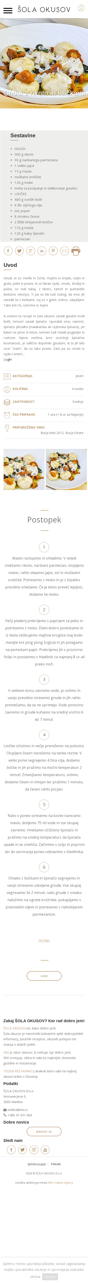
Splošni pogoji (37, 1164)
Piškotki (56, 1164)
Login (8, 359)
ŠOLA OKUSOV (14, 1028)
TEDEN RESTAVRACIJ (18, 1071)
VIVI (6, 1052)
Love (44, 976)
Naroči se (44, 1131)
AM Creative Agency (60, 1183)
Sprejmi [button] (50, 1277)
